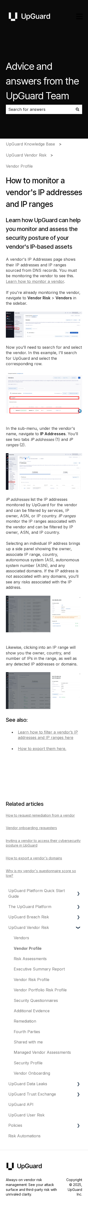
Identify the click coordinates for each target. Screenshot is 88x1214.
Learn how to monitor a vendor (35, 281)
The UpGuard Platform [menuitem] (29, 906)
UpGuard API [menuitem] (20, 1104)
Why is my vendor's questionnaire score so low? (41, 873)
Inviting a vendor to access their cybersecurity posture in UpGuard (43, 843)
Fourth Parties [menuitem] (27, 1031)
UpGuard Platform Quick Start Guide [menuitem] (36, 893)
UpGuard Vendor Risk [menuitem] (28, 927)
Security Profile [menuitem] (28, 1062)
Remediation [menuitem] (25, 1021)
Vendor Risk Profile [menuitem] (31, 979)
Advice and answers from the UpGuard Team (42, 81)
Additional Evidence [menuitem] (32, 1010)
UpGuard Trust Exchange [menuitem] (32, 1094)
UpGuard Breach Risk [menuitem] (28, 916)
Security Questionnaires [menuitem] (36, 1000)
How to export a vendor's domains (34, 858)
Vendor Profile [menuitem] (28, 948)
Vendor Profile (19, 166)
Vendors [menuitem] (21, 937)
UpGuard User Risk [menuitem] (26, 1115)
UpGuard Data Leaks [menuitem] (27, 1083)
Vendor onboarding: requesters (31, 828)
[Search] (77, 109)
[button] (78, 891)
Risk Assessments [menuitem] (30, 958)
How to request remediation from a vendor (40, 815)
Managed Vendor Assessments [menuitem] (42, 1052)
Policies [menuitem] (15, 1125)
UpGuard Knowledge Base (30, 144)
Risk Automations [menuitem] (24, 1135)
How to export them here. (42, 748)
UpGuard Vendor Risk (26, 155)
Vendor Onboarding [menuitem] (32, 1073)
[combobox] (39, 109)
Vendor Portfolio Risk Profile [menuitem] (40, 989)
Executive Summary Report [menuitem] (39, 969)
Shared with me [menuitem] (28, 1042)
